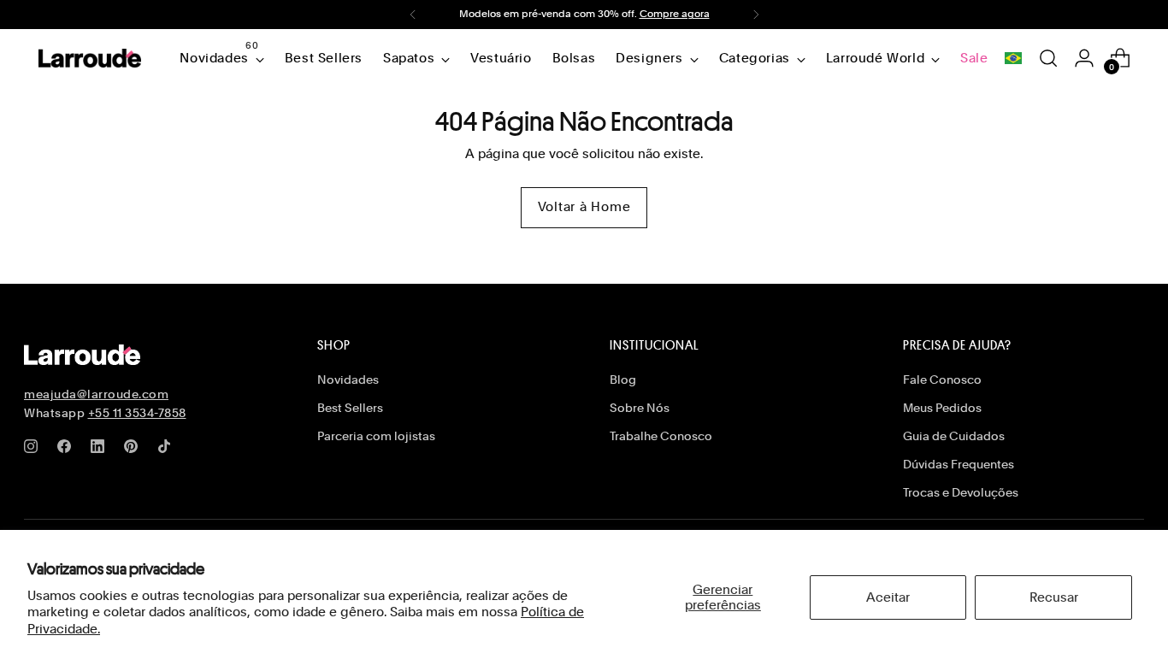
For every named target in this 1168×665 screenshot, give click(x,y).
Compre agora (675, 14)
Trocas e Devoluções (960, 492)
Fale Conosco (942, 379)
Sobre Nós (640, 408)
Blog (623, 379)
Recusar (1053, 597)
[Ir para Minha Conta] (1084, 58)
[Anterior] (413, 14)
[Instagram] (34, 449)
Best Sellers (350, 408)
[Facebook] (67, 449)
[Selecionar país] (1013, 58)
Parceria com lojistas (376, 436)
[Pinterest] (134, 449)
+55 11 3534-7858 (137, 413)
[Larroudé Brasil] (89, 58)
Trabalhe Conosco (661, 436)
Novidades (348, 379)
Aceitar (888, 597)
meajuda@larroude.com (96, 394)
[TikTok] (167, 449)
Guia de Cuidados (954, 436)
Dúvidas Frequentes (958, 464)
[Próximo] (756, 14)
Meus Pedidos (942, 408)
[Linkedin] (101, 449)
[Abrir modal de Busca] (1048, 58)
